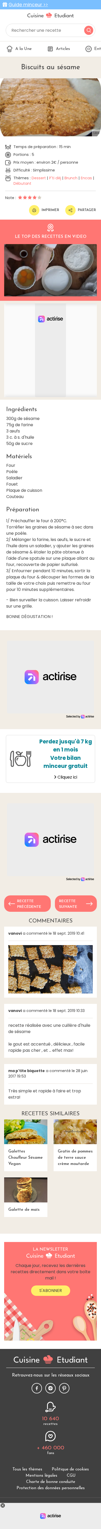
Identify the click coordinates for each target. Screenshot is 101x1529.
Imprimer (50, 210)
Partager (87, 210)
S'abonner (50, 1291)
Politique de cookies (70, 1469)
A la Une (23, 49)
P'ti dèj (55, 178)
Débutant (22, 183)
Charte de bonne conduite (50, 1482)
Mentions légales (41, 1476)
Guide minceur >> (28, 5)
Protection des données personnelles (51, 1488)
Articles (63, 49)
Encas (86, 178)
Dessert (39, 178)
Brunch (70, 178)
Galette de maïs (24, 1210)
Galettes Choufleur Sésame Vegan (25, 1157)
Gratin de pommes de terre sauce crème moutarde (75, 1157)
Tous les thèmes (27, 1469)
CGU (71, 1476)
